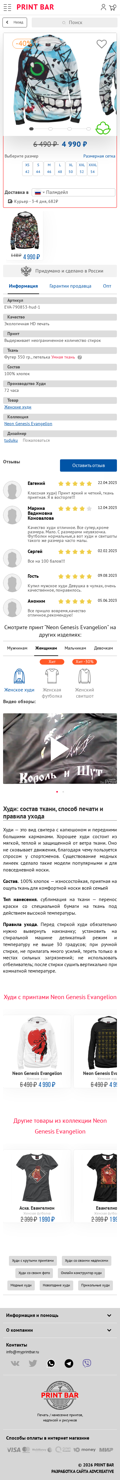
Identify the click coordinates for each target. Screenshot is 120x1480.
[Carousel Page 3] (69, 128)
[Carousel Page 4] (88, 128)
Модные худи (21, 1285)
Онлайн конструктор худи (81, 1273)
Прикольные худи (95, 1285)
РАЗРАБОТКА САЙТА (69, 1471)
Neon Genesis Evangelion (28, 423)
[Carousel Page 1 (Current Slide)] (31, 128)
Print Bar (35, 7)
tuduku (11, 440)
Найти (116, 22)
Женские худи (17, 407)
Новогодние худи (56, 1285)
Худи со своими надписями (86, 1261)
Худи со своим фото (34, 1273)
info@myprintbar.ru (22, 1352)
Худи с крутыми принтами (33, 1261)
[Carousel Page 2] (50, 128)
